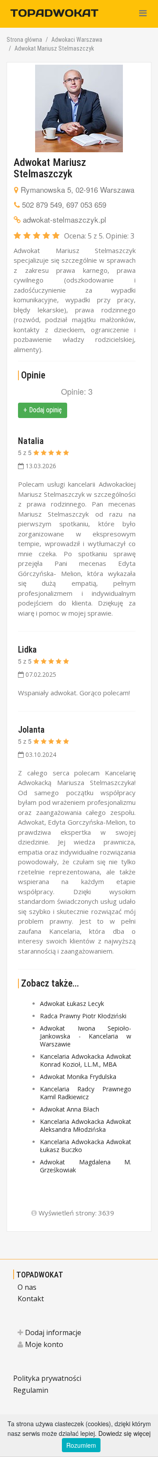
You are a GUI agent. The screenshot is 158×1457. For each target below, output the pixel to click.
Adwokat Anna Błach (69, 1109)
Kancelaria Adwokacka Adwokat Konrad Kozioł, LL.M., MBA (85, 1060)
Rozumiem (81, 1445)
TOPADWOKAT (39, 1274)
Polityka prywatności (47, 1378)
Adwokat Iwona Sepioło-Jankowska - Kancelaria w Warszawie (85, 1036)
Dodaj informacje (52, 1332)
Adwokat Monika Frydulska (78, 1076)
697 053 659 (86, 204)
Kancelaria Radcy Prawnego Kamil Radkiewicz (85, 1093)
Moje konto (43, 1344)
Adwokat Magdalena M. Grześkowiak (85, 1166)
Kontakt (31, 1298)
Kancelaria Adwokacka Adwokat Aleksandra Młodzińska (85, 1125)
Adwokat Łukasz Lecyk (72, 1003)
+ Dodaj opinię (42, 410)
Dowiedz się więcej (124, 1433)
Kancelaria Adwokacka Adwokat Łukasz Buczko (85, 1146)
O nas (27, 1287)
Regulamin (30, 1390)
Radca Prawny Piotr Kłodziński (83, 1016)
